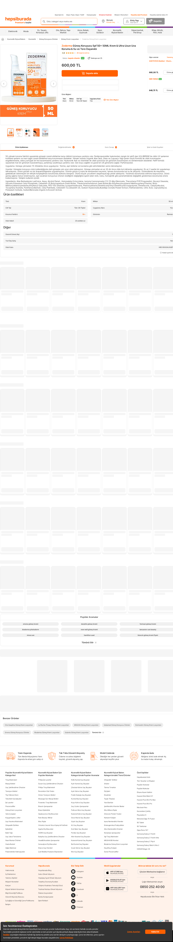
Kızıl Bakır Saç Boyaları (79, 829)
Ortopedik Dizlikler (12, 825)
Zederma (67, 45)
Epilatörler (9, 829)
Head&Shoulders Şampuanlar (48, 840)
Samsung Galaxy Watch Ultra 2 (148, 845)
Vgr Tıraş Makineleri (111, 837)
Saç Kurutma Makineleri (14, 821)
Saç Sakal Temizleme (13, 837)
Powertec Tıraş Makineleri (47, 803)
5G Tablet (140, 823)
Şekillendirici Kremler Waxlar (114, 806)
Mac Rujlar (42, 821)
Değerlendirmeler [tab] (66, 147)
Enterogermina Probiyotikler (114, 825)
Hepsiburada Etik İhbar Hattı (152, 896)
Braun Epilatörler (44, 810)
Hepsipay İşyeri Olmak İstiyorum (49, 878)
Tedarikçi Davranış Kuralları (48, 882)
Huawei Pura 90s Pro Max (146, 800)
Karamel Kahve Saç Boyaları (81, 814)
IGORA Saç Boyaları (45, 833)
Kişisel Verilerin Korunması (14, 889)
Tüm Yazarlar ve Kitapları (146, 781)
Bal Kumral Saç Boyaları (79, 844)
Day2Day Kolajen (110, 848)
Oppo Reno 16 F (142, 830)
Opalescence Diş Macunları (48, 814)
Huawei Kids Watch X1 (145, 796)
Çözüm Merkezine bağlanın (152, 872)
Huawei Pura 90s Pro (144, 804)
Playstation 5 (141, 815)
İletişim (7, 904)
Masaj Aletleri (10, 784)
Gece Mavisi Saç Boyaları (80, 818)
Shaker (106, 784)
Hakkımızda (9, 870)
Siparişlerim (59, 15)
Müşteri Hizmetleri (121, 15)
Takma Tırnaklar (110, 787)
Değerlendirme (83, 53)
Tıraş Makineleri (11, 780)
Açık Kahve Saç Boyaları (80, 791)
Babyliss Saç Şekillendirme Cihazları (51, 837)
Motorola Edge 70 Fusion (146, 819)
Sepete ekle (92, 73)
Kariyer (8, 885)
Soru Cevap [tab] (111, 147)
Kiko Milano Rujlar (110, 810)
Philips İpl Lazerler (44, 780)
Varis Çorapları (10, 814)
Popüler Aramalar (143, 785)
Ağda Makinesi (10, 848)
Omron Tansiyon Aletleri (46, 795)
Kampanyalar (91, 15)
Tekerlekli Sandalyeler (13, 799)
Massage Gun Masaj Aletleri (48, 799)
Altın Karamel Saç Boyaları (80, 837)
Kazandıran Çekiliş (143, 811)
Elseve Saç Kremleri (45, 848)
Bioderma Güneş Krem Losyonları (116, 844)
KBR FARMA (153, 79)
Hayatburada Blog (44, 870)
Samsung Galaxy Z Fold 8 (146, 834)
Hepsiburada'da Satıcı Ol (159, 15)
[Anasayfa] (2, 39)
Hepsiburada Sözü (143, 777)
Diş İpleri (107, 791)
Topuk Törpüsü (109, 799)
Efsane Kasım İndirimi (144, 792)
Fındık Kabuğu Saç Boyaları (81, 795)
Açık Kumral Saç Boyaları (80, 784)
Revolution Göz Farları (46, 791)
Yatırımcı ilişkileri (11, 878)
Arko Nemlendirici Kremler (113, 829)
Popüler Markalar (143, 788)
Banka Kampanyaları (45, 897)
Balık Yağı (8, 833)
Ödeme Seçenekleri (45, 893)
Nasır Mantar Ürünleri (13, 840)
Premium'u (20, 22)
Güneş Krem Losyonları (13, 810)
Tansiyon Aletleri (11, 791)
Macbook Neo (142, 807)
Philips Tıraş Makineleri (46, 787)
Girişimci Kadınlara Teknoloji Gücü (50, 885)
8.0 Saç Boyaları (77, 825)
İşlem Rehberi (43, 901)
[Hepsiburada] (18, 19)
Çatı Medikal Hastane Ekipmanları (50, 852)
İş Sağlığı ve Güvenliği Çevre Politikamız (19, 901)
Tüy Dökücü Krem (11, 795)
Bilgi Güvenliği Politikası (13, 893)
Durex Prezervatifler (111, 852)
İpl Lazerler (9, 803)
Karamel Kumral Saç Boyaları (81, 840)
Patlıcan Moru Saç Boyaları (81, 810)
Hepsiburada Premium (139, 15)
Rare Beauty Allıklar (45, 818)
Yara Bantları (108, 803)
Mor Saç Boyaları (77, 852)
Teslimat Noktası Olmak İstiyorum (50, 889)
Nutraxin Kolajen (110, 818)
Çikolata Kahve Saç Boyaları (81, 787)
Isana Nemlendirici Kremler (113, 821)
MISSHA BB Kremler (111, 840)
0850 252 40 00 (152, 887)
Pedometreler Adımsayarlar (15, 852)
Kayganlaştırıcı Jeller (12, 818)
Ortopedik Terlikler (110, 780)
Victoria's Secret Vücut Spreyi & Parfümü (52, 825)
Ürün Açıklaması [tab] (21, 147)
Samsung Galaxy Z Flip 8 (146, 841)
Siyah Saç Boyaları (78, 821)
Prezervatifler (10, 806)
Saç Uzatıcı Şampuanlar (79, 806)
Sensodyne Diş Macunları (47, 844)
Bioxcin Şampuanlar (45, 806)
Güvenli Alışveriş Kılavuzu (14, 897)
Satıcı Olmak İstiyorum (46, 874)
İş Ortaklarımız (10, 874)
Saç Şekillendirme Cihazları (15, 787)
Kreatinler (107, 795)
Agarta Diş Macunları (45, 829)
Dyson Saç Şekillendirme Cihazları (50, 784)
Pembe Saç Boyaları (78, 833)
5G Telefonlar (142, 826)
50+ (83, 214)
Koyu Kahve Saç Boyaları (80, 803)
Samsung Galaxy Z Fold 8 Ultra (148, 838)
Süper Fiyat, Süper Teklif (75, 15)
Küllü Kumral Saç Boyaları (80, 780)
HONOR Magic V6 (143, 849)
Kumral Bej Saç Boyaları (79, 799)
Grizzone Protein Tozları (112, 814)
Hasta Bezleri (10, 844)
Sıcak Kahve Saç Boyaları (80, 848)
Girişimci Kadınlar (105, 15)
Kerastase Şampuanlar (112, 833)
